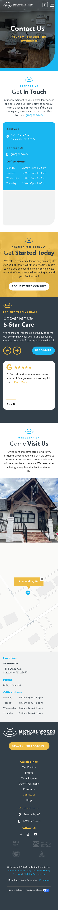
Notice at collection (16, 890)
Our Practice (29, 767)
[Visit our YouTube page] (36, 834)
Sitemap (12, 871)
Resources (29, 789)
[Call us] (45, 4)
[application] (29, 597)
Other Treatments (29, 784)
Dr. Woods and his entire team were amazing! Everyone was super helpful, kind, (28, 378)
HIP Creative (44, 880)
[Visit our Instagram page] (28, 834)
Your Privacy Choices (34, 890)
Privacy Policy (24, 871)
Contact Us (29, 795)
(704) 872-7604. (35, 115)
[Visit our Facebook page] (21, 834)
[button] (52, 5)
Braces (29, 773)
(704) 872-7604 (12, 685)
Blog (29, 800)
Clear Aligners (29, 778)
